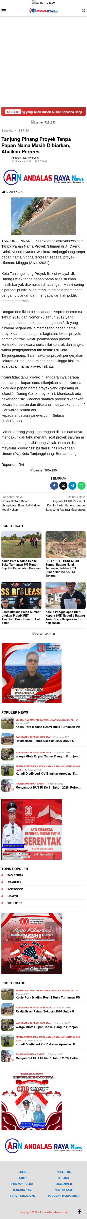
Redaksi (64, 1178)
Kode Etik (64, 1172)
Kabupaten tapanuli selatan (33, 736)
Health (12, 896)
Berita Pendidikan (27, 766)
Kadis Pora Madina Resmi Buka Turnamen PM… (50, 727)
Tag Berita (15, 875)
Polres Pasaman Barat (30, 783)
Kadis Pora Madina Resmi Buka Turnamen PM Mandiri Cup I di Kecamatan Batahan (21, 564)
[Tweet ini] (63, 486)
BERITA (20, 719)
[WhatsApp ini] (81, 486)
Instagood (15, 889)
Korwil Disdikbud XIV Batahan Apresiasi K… (47, 773)
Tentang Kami (22, 1190)
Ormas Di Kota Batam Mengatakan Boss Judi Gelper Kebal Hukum (20, 503)
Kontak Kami (64, 1190)
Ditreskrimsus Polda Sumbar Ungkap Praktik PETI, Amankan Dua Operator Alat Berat (20, 617)
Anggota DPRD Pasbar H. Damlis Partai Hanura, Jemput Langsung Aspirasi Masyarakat (66, 503)
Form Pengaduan (22, 1196)
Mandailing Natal (62, 719)
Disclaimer (63, 1184)
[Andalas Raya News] (43, 10)
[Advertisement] (43, 61)
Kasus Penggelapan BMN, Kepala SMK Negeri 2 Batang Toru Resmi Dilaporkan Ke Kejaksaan (65, 617)
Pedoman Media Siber (64, 1196)
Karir (22, 1178)
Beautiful (14, 882)
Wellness (14, 903)
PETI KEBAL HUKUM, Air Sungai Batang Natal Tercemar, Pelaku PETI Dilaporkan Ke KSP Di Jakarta (62, 568)
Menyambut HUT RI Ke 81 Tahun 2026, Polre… (48, 787)
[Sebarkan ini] (54, 486)
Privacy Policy (22, 1184)
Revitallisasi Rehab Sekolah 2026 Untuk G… (46, 740)
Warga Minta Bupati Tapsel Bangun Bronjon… (48, 756)
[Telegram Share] (72, 486)
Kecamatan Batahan (37, 719)
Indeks (23, 1172)
